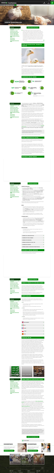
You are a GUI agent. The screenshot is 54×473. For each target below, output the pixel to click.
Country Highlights (12, 38)
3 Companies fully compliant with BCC (28, 235)
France (25, 328)
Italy (25, 325)
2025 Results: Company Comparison (14, 111)
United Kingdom (26, 322)
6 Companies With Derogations (26, 240)
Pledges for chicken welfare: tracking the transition (14, 29)
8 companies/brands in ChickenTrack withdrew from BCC (31, 246)
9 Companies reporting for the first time (28, 242)
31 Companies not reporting (26, 244)
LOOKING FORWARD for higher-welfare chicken (14, 41)
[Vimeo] (53, 0)
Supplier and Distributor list (26, 406)
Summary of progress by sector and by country (14, 36)
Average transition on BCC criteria (14, 32)
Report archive (26, 440)
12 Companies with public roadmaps (27, 237)
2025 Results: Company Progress (14, 33)
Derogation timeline (12, 39)
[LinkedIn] (51, 0)
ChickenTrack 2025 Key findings (14, 107)
